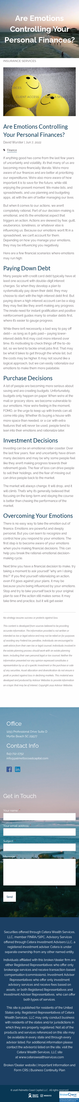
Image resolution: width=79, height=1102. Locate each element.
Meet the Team (15, 70)
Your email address (29, 826)
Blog (7, 79)
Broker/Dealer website (20, 1065)
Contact (10, 106)
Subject (22, 841)
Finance (12, 150)
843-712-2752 (15, 753)
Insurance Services (19, 61)
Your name (24, 810)
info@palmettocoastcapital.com (27, 758)
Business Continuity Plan (47, 1070)
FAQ (6, 97)
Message (23, 856)
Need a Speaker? (59, 97)
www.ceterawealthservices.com (41, 1057)
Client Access (27, 97)
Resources (12, 88)
